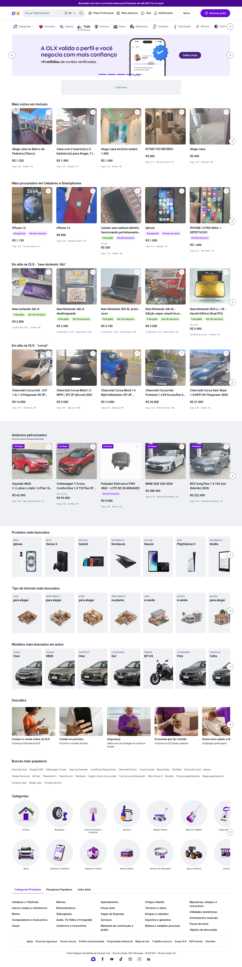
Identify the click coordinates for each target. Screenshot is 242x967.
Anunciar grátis (217, 13)
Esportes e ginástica (158, 919)
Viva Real (210, 941)
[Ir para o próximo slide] (232, 141)
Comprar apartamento (188, 776)
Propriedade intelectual (120, 941)
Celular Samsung (21, 776)
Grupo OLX (180, 941)
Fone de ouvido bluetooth (132, 776)
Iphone (207, 769)
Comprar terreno (53, 782)
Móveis (205, 26)
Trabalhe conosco (162, 941)
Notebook (81, 776)
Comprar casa (19, 782)
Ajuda (30, 941)
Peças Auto (108, 908)
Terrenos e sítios (155, 908)
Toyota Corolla (146, 769)
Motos (16, 914)
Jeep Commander (78, 769)
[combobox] (53, 13)
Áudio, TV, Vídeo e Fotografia (74, 919)
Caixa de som (66, 776)
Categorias (24, 26)
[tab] (28, 889)
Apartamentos (110, 902)
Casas (16, 925)
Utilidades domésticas (203, 912)
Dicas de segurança (46, 941)
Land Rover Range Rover (103, 769)
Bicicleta (169, 776)
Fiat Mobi (177, 769)
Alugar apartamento (213, 776)
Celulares (163, 26)
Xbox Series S (155, 776)
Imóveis (104, 26)
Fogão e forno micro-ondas (102, 776)
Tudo (86, 26)
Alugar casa (35, 782)
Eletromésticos (65, 908)
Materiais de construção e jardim (117, 927)
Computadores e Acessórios (30, 919)
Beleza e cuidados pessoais (162, 925)
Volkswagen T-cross (56, 769)
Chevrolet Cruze (192, 769)
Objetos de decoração (203, 929)
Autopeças (141, 26)
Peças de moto (199, 923)
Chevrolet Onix (19, 769)
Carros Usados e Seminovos (29, 908)
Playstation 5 (49, 776)
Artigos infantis (154, 902)
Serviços (106, 919)
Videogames (64, 914)
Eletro (222, 26)
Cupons (69, 26)
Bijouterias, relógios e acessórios (203, 904)
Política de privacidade (91, 941)
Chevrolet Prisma (128, 769)
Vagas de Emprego (112, 914)
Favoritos (49, 26)
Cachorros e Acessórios (71, 925)
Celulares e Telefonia (25, 902)
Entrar (186, 13)
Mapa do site (142, 941)
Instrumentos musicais (204, 917)
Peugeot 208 (36, 769)
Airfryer (36, 776)
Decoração (184, 26)
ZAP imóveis (196, 941)
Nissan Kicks (163, 769)
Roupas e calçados (157, 914)
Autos (122, 26)
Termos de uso (68, 941)
